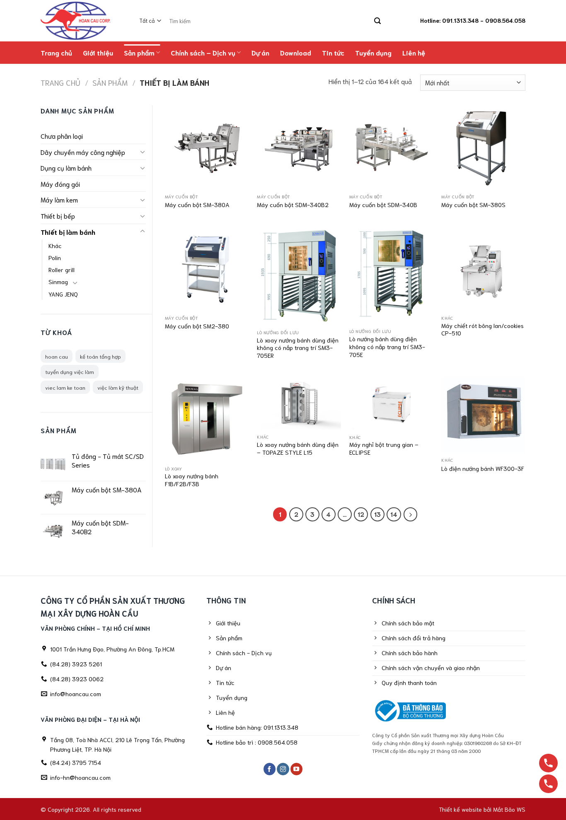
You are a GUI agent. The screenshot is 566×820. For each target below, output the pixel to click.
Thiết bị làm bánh (68, 231)
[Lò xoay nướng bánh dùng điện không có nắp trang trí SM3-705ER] (299, 276)
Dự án (260, 52)
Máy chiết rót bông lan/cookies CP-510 (482, 329)
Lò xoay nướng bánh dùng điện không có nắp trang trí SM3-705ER (298, 347)
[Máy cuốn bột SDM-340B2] (299, 147)
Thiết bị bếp (58, 215)
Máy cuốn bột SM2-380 (197, 326)
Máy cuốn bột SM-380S (473, 204)
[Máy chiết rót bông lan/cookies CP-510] (483, 269)
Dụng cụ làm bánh (66, 167)
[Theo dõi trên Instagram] (283, 769)
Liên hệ (413, 52)
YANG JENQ (63, 294)
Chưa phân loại (62, 135)
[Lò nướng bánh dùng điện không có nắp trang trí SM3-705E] (391, 275)
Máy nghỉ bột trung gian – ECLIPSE (383, 448)
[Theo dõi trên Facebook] (270, 769)
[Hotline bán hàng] (548, 763)
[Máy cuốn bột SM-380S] (483, 147)
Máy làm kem (59, 199)
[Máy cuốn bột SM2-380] (207, 269)
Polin (54, 257)
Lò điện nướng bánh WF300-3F (482, 468)
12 (361, 514)
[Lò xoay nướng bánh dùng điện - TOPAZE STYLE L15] (299, 403)
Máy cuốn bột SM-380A (197, 204)
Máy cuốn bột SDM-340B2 (293, 204)
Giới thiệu (98, 52)
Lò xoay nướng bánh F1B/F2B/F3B (191, 479)
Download (295, 52)
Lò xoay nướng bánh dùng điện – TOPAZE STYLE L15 (298, 448)
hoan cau (56, 356)
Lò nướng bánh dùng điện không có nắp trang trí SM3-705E (387, 346)
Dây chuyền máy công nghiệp (83, 151)
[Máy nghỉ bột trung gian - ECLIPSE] (391, 403)
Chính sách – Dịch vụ (203, 52)
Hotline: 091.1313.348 (449, 20)
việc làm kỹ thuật (117, 387)
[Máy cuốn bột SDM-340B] (391, 147)
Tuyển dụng (373, 52)
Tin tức (333, 52)
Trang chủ (56, 52)
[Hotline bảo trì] (548, 783)
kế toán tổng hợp (100, 356)
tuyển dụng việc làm (69, 371)
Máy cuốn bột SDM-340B (383, 204)
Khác (55, 245)
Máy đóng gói (60, 183)
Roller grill (61, 269)
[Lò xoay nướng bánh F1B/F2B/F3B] (207, 419)
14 (393, 514)
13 (377, 514)
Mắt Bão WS (509, 809)
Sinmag (58, 281)
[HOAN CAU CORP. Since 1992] (80, 20)
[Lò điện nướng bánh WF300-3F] (483, 415)
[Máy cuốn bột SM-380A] (207, 147)
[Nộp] (377, 21)
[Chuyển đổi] (142, 152)
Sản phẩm (139, 52)
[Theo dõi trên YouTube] (296, 769)
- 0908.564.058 (502, 20)
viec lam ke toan (65, 387)
